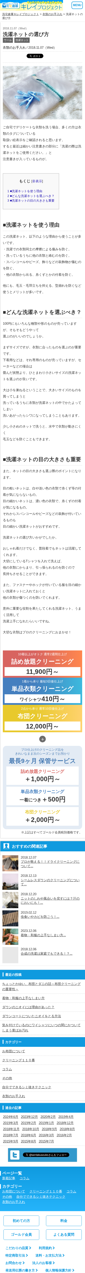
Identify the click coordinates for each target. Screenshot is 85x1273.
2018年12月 (65, 1123)
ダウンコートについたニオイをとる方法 (31, 1016)
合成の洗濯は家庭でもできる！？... (46, 953)
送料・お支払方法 (49, 1255)
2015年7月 (46, 1141)
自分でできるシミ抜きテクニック (26, 1087)
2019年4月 (66, 1117)
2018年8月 (67, 1129)
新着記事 (8, 1178)
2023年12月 (29, 1117)
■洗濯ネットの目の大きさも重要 (30, 200)
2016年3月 (46, 1135)
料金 (63, 1221)
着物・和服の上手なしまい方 (23, 998)
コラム (7, 1069)
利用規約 (45, 1248)
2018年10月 (30, 1129)
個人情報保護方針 (58, 1270)
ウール (8, 40)
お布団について (13, 1051)
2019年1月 (46, 1123)
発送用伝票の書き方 (20, 1270)
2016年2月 (64, 1135)
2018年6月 (28, 1135)
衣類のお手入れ (52, 14)
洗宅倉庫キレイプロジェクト (20, 14)
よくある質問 (63, 1234)
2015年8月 (28, 1141)
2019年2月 (28, 1123)
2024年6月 (10, 1117)
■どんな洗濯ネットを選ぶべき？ (30, 196)
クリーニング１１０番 (18, 1060)
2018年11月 (11, 1129)
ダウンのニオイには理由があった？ (28, 1007)
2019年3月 (10, 1123)
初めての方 (21, 1221)
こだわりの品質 (16, 1248)
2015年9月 (10, 1141)
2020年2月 (48, 1117)
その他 (7, 1078)
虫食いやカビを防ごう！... (40, 916)
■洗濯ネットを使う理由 (24, 191)
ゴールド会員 (21, 1234)
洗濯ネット (22, 40)
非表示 (37, 181)
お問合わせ (13, 1263)
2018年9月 (49, 1129)
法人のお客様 (42, 1263)
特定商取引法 (15, 1255)
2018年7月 (10, 1135)
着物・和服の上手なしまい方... (43, 935)
